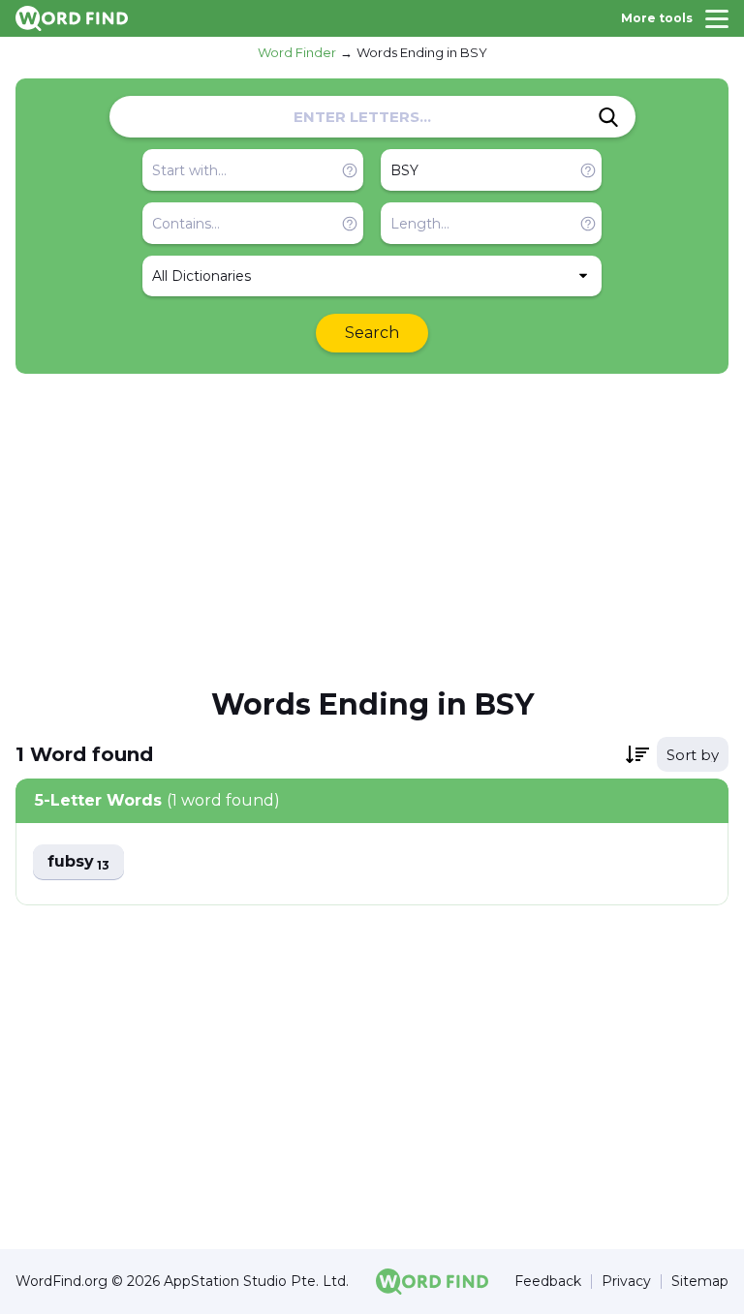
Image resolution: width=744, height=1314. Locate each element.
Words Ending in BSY (421, 52)
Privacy (626, 1281)
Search (372, 332)
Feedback (547, 1281)
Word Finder (297, 52)
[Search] (608, 117)
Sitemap (699, 1281)
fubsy (78, 862)
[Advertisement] (372, 528)
